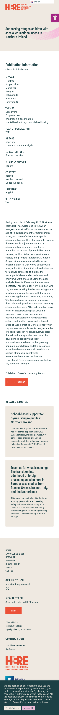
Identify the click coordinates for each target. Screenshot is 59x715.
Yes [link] (7, 202)
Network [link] (10, 557)
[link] (55, 18)
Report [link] (9, 165)
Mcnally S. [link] (10, 88)
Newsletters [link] (12, 564)
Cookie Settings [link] (12, 708)
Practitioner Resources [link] (15, 645)
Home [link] (8, 550)
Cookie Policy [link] (19, 702)
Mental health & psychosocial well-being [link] (26, 122)
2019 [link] (7, 132)
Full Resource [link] (16, 381)
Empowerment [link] (13, 115)
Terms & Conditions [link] (13, 625)
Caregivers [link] (11, 111)
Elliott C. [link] (9, 81)
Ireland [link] (9, 175)
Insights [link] (10, 560)
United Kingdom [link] (14, 182)
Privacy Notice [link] (11, 622)
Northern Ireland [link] (14, 179)
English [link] (9, 192)
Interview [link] (10, 142)
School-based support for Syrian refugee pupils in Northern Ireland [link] (27, 417)
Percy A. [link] (9, 91)
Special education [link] (14, 155)
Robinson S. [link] (11, 95)
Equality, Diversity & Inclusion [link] (18, 629)
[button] (52, 7)
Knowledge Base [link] (15, 553)
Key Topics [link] (10, 648)
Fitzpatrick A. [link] (12, 84)
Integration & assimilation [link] (19, 118)
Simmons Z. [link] (11, 98)
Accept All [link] (28, 708)
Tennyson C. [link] (11, 102)
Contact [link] (10, 570)
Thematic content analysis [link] (19, 145)
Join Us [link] (13, 610)
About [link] (8, 567)
